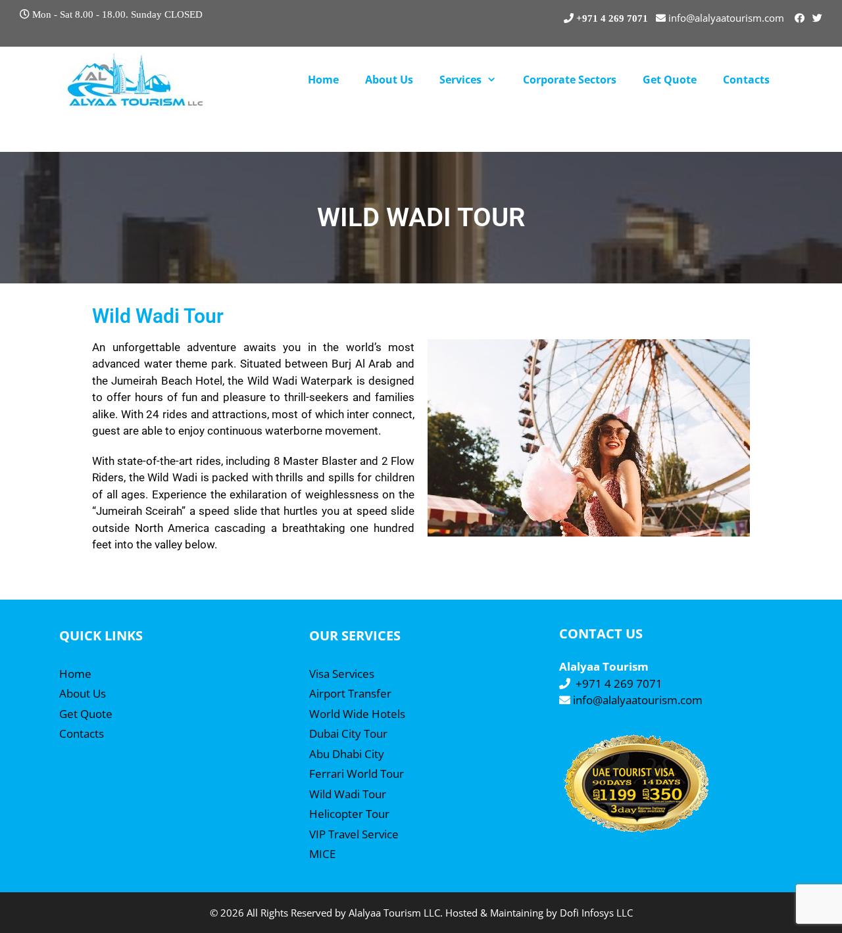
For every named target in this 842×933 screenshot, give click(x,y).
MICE (322, 853)
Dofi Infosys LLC (596, 912)
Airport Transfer (350, 693)
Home (323, 79)
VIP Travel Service (354, 834)
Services (460, 79)
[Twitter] (817, 17)
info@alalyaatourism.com (638, 699)
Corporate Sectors (569, 79)
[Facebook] (800, 17)
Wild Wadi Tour (347, 793)
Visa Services (341, 673)
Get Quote (670, 79)
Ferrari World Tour (356, 773)
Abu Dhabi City (346, 753)
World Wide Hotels (357, 713)
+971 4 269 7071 (619, 683)
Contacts (746, 79)
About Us (389, 79)
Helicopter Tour (349, 813)
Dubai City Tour (348, 733)
